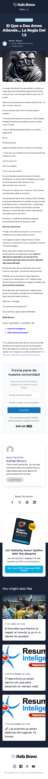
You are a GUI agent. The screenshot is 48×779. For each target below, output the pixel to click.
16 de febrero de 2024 (22, 43)
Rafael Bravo (15, 41)
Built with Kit (24, 426)
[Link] (13, 502)
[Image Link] (4, 43)
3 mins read (17, 46)
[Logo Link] (24, 4)
